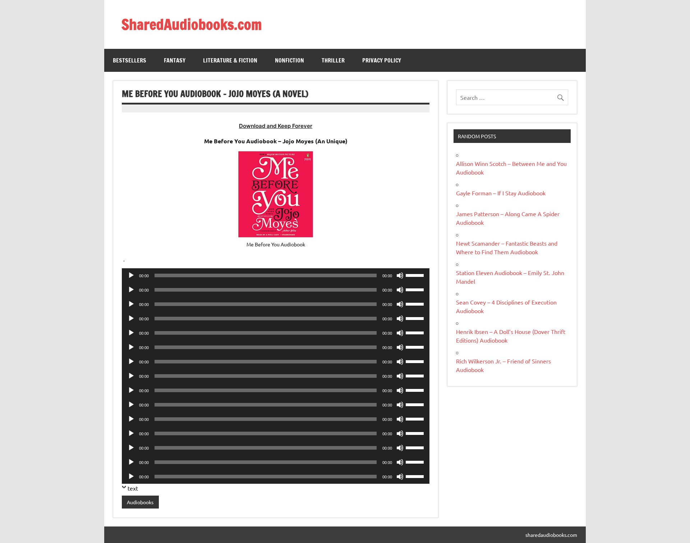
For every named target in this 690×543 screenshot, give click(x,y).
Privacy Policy (381, 60)
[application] (275, 275)
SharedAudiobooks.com (191, 24)
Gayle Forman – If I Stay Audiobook (501, 192)
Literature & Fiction (230, 60)
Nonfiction (289, 60)
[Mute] (400, 275)
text (133, 488)
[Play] (131, 275)
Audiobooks (140, 502)
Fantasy (174, 60)
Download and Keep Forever (275, 125)
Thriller (333, 60)
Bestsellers (129, 60)
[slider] (416, 274)
